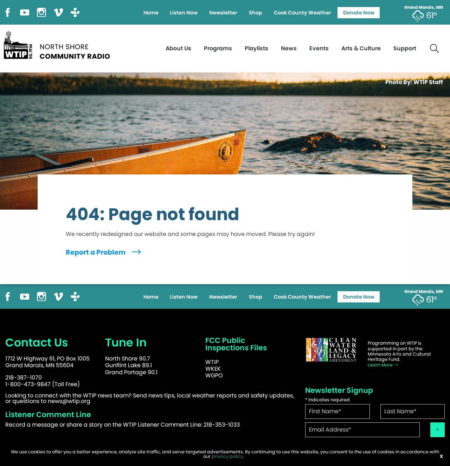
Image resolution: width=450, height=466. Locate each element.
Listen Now (184, 12)
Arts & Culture (361, 48)
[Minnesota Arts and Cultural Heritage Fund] (331, 350)
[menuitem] (150, 12)
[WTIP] (59, 44)
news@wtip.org (69, 401)
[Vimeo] (58, 12)
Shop (255, 12)
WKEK (213, 369)
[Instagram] (41, 12)
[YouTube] (24, 12)
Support (404, 48)
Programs (218, 48)
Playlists (256, 48)
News (289, 48)
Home (151, 12)
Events (319, 48)
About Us (178, 48)
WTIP (212, 362)
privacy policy (227, 456)
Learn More (381, 365)
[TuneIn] (75, 12)
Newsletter (223, 12)
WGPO (214, 375)
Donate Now (358, 12)
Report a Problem (96, 252)
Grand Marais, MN (423, 7)
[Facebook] (7, 12)
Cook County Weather (302, 12)
